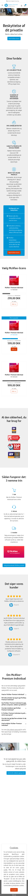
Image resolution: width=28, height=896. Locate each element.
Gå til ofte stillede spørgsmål (16, 773)
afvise (13, 883)
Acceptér (14, 890)
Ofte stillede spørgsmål (14, 730)
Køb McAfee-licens (14, 38)
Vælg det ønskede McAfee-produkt (14, 565)
